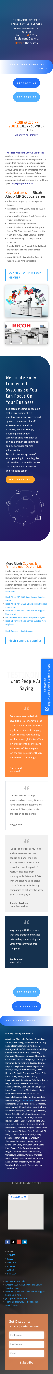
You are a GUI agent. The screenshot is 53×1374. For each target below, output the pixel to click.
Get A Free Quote (21, 1020)
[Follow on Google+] (19, 1242)
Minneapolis (28, 1100)
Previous (15, 1305)
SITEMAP (11, 1273)
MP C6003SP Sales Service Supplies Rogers (25, 617)
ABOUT (10, 1270)
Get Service (27, 97)
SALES (10, 1258)
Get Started (20, 479)
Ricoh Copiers (26, 631)
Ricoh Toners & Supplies (25, 641)
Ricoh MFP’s (11, 591)
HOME (10, 1251)
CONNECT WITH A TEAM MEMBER (24, 275)
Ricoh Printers (11, 631)
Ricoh (18, 563)
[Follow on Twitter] (13, 1242)
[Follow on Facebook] (7, 1242)
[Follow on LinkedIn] (24, 1242)
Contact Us (27, 82)
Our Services (26, 1006)
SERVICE (11, 1255)
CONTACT (12, 1266)
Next (7, 1305)
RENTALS (11, 1262)
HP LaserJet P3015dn (15, 1281)
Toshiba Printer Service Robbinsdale (21, 1301)
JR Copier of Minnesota (16, 1298)
